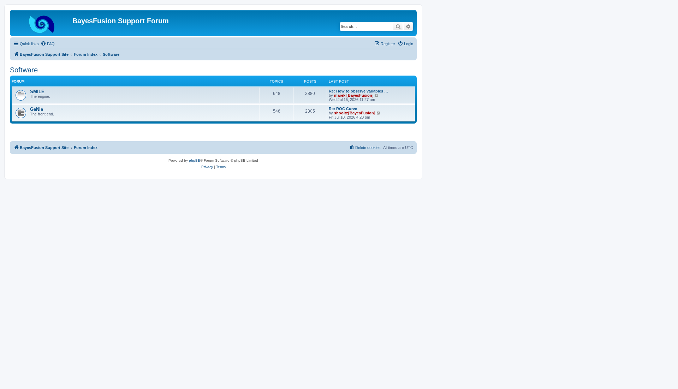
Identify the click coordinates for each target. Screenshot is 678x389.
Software (24, 70)
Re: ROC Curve (343, 109)
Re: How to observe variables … (358, 91)
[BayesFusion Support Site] (42, 23)
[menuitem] (48, 44)
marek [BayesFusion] (354, 95)
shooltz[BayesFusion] (354, 113)
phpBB (194, 160)
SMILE (37, 91)
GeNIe (36, 109)
